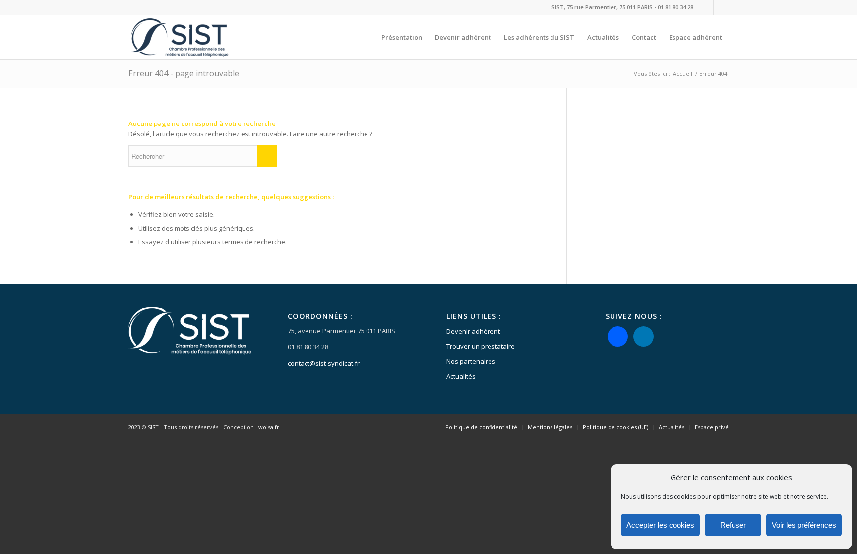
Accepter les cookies (660, 525)
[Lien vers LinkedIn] (721, 7)
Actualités (461, 376)
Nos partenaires (470, 361)
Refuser (733, 525)
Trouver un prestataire (480, 346)
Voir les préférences (804, 525)
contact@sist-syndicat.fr (324, 363)
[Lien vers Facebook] (706, 7)
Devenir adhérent (473, 331)
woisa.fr (268, 427)
